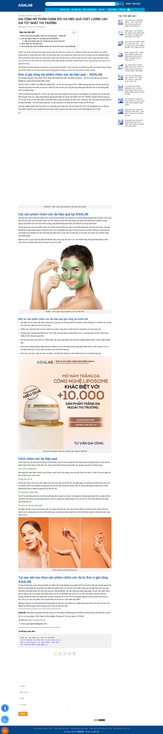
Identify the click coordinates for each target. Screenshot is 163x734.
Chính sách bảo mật (61, 728)
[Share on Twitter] (60, 654)
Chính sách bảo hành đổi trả (100, 728)
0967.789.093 (133, 3)
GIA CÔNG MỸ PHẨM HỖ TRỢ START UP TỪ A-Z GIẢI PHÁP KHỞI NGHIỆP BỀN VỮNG (135, 102)
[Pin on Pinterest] (69, 654)
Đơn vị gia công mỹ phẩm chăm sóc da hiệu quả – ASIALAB (43, 36)
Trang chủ (64, 10)
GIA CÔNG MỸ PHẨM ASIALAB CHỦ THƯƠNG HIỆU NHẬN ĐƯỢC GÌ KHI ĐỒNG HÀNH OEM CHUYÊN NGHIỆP (134, 90)
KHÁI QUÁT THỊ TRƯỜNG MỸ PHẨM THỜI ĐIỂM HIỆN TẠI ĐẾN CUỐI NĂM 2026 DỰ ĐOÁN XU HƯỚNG (134, 34)
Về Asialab (76, 10)
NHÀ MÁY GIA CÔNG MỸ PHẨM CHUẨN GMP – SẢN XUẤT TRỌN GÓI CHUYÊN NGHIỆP (134, 113)
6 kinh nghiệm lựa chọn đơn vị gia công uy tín (41, 640)
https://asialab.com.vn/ (37, 620)
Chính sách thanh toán (43, 728)
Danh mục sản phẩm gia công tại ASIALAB (37, 637)
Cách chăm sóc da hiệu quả (31, 44)
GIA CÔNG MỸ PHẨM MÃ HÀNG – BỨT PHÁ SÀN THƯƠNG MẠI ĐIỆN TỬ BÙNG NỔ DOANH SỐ (134, 23)
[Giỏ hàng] (128, 9)
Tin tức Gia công (33, 16)
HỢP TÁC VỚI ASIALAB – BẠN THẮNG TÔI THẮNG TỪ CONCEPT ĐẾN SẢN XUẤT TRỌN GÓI (134, 78)
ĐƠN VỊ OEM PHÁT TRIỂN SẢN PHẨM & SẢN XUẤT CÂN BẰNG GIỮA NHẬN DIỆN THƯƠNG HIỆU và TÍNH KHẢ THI (134, 56)
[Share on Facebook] (56, 654)
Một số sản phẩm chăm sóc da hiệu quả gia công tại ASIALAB (45, 41)
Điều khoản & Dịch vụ (121, 728)
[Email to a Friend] (65, 654)
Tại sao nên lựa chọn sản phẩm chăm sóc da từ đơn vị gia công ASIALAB (48, 46)
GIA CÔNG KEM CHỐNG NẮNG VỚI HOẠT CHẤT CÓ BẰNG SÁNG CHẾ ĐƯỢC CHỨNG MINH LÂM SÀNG (134, 68)
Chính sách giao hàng (79, 728)
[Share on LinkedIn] (74, 654)
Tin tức (101, 10)
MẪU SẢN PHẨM (89, 10)
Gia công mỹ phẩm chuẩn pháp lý (34, 644)
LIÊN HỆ (122, 10)
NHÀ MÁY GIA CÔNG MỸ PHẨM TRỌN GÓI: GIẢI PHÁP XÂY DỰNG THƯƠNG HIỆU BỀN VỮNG (134, 123)
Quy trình (112, 10)
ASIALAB (20, 5)
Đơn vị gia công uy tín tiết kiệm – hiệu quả (40, 642)
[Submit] (117, 4)
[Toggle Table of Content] (72, 32)
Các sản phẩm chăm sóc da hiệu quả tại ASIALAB (39, 39)
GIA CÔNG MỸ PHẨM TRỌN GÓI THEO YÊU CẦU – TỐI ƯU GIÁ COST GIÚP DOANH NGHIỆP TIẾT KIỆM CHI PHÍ (134, 44)
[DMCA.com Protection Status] (99, 720)
